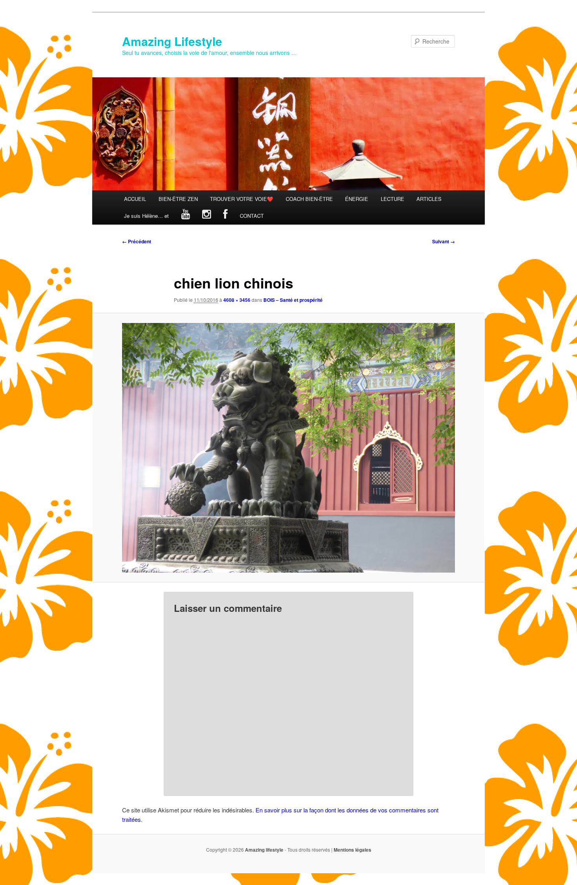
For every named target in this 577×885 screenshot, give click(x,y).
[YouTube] (185, 215)
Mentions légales (352, 849)
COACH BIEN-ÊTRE (309, 199)
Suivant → (443, 241)
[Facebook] (225, 215)
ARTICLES (429, 199)
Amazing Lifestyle (172, 41)
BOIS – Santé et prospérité (293, 299)
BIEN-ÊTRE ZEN (178, 199)
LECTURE (392, 199)
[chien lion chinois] (288, 448)
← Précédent (136, 241)
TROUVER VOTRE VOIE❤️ (241, 199)
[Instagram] (206, 215)
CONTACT (252, 215)
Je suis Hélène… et (146, 215)
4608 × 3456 (236, 299)
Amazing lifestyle (264, 849)
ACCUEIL (135, 199)
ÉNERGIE (356, 199)
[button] (288, 448)
